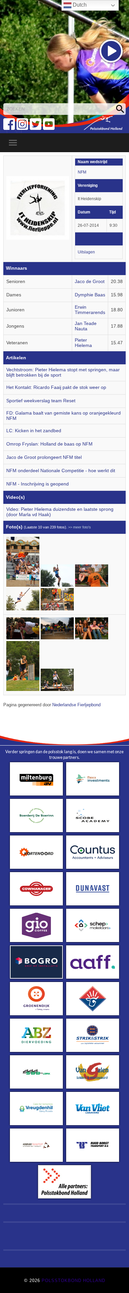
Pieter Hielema (83, 343)
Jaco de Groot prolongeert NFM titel (44, 457)
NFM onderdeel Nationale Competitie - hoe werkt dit (60, 470)
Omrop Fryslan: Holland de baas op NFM (49, 444)
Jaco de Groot (90, 281)
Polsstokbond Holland (73, 1280)
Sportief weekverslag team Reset (40, 400)
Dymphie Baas (90, 294)
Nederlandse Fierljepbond (76, 705)
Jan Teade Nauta (86, 326)
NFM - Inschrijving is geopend (37, 484)
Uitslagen (86, 252)
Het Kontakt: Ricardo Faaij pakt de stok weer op (56, 387)
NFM (82, 172)
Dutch (79, 5)
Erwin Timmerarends (90, 310)
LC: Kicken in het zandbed (33, 430)
